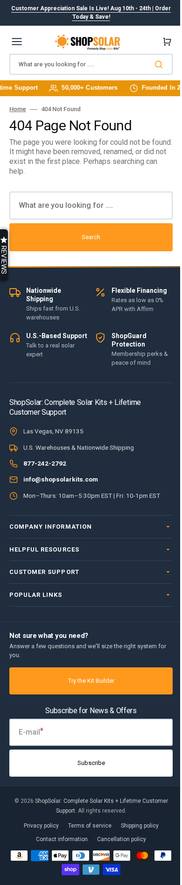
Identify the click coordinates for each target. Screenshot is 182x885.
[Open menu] (17, 41)
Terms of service (86, 825)
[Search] (160, 64)
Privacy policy (37, 825)
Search (91, 237)
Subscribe (87, 762)
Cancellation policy (118, 839)
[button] (165, 41)
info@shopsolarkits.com (60, 479)
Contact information (58, 839)
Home (17, 109)
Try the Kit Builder (87, 680)
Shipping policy (136, 825)
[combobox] (91, 64)
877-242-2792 (44, 463)
